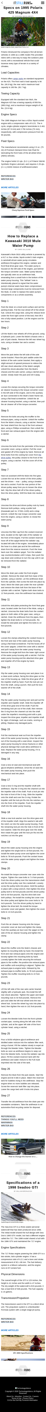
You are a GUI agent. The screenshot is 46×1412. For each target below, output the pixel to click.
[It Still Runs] (23, 3)
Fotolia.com (25, 47)
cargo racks (18, 79)
